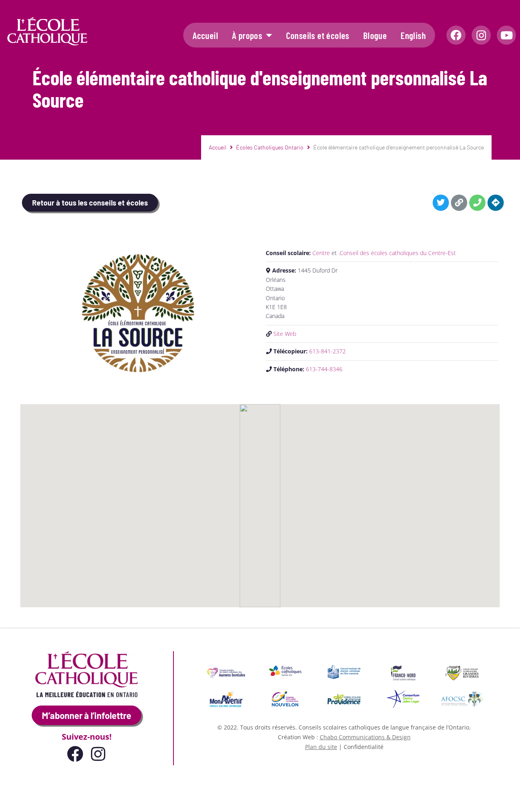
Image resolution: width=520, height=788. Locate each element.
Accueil (205, 35)
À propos (247, 35)
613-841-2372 (327, 351)
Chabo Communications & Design (365, 737)
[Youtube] (506, 35)
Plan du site (321, 747)
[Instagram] (481, 35)
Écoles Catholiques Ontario (269, 147)
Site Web (284, 334)
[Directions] (496, 203)
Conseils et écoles (317, 35)
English (413, 35)
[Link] (459, 203)
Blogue (375, 35)
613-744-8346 (324, 369)
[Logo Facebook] (456, 35)
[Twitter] (441, 203)
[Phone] (477, 203)
